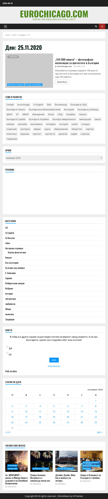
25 (40, 422)
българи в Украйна (39, 119)
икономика (36, 124)
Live (102, 26)
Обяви (8, 309)
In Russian (10, 238)
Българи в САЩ (79, 104)
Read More (62, 82)
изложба (22, 124)
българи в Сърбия (16, 119)
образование (61, 129)
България (69, 109)
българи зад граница (33, 85)
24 (26, 422)
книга (75, 124)
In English (38, 104)
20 (68, 417)
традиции (12, 138)
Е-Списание (10, 273)
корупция (12, 129)
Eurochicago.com (54, 13)
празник (24, 133)
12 (54, 411)
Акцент (8, 257)
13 (68, 411)
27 (68, 422)
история (63, 124)
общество (77, 129)
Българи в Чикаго (16, 109)
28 (82, 422)
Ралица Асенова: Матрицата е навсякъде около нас (41, 461)
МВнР (26, 114)
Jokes (7, 243)
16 (12, 417)
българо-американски (64, 119)
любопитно (10, 304)
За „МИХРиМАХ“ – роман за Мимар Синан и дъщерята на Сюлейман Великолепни (16, 461)
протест (37, 133)
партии (90, 129)
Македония (38, 114)
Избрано (9, 288)
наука (47, 129)
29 (96, 422)
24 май (10, 104)
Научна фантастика (17, 252)
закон (98, 119)
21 (82, 417)
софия (74, 133)
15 (96, 411)
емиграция (85, 119)
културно (25, 129)
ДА (10, 348)
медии (37, 129)
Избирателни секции (14, 283)
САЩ (60, 114)
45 (6, 227)
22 (96, 417)
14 (82, 411)
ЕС (17, 114)
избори (10, 124)
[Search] (96, 26)
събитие (85, 133)
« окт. (8, 432)
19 (54, 417)
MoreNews (63, 496)
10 (26, 411)
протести (50, 133)
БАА (49, 104)
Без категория (11, 262)
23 (12, 422)
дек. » (100, 432)
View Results (54, 366)
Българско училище (88, 109)
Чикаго (82, 114)
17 (26, 417)
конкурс (85, 124)
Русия (51, 114)
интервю (51, 124)
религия (63, 133)
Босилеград (61, 104)
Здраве (8, 278)
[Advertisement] (25, 194)
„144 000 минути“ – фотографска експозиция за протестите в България (29, 70)
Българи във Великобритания (44, 109)
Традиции (9, 319)
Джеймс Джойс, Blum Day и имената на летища (66, 461)
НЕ (10, 354)
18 (40, 417)
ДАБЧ (9, 114)
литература (10, 298)
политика (12, 133)
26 (54, 422)
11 (40, 411)
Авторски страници (15, 85)
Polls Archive (11, 371)
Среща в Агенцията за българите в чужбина (90, 476)
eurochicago (23, 104)
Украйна (70, 114)
